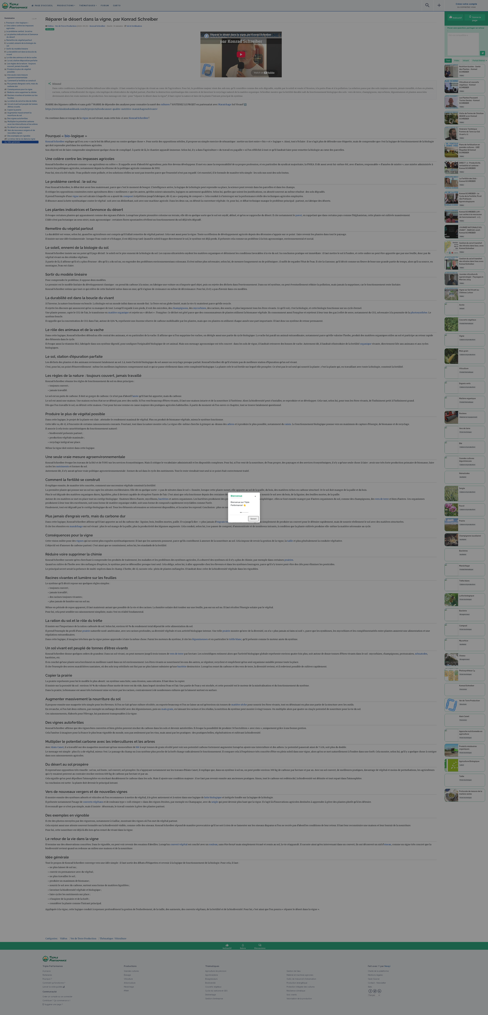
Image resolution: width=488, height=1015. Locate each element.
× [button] (255, 496)
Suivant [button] (253, 518)
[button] (241, 512)
